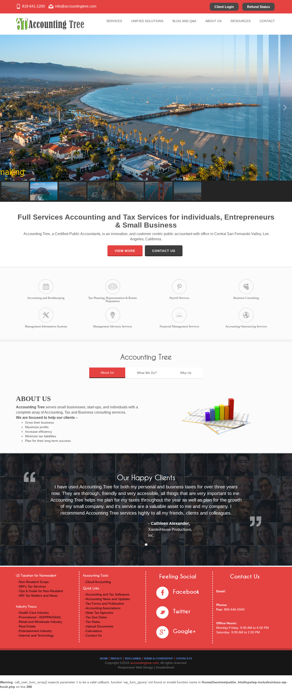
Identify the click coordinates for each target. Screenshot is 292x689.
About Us (107, 372)
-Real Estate (27, 626)
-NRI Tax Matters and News (37, 595)
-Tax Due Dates (96, 617)
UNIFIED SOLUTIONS (147, 21)
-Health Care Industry (33, 612)
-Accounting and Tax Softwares (107, 594)
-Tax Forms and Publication (104, 603)
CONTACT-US (184, 658)
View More (125, 251)
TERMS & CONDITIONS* (158, 658)
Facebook (186, 591)
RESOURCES (240, 21)
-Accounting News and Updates (107, 599)
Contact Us (163, 251)
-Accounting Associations (102, 608)
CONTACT (267, 21)
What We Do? (147, 373)
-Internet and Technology (36, 635)
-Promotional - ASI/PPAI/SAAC (39, 617)
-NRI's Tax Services (32, 586)
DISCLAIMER (133, 658)
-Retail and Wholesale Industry (40, 622)
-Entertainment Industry (35, 631)
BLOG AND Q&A (184, 21)
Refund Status (258, 7)
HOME (104, 658)
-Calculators (93, 631)
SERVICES (114, 21)
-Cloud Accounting (98, 582)
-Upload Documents (99, 626)
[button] (7, 107)
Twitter (181, 611)
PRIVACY (116, 658)
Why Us (185, 373)
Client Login (224, 7)
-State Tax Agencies (99, 612)
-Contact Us (93, 635)
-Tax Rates (92, 622)
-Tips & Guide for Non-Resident (40, 591)
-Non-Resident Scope (33, 582)
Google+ (184, 631)
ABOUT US (213, 21)
